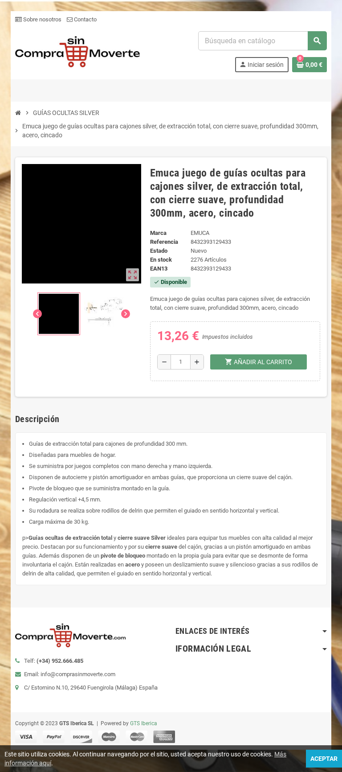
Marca (158, 233)
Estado (158, 250)
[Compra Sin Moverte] (77, 51)
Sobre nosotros (41, 19)
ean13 (158, 268)
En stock (161, 259)
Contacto (85, 19)
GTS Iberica (143, 723)
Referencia (164, 241)
